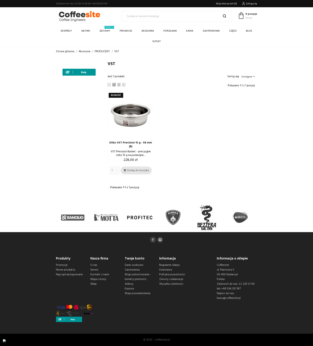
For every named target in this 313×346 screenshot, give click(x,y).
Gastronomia (211, 31)
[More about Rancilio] (72, 217)
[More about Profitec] (139, 217)
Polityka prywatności (172, 274)
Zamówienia (132, 269)
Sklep (93, 284)
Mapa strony (98, 279)
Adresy (129, 284)
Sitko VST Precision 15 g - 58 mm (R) (130, 144)
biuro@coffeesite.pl (229, 298)
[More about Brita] (240, 217)
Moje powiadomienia (137, 293)
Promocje (62, 265)
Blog (249, 31)
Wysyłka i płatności (171, 284)
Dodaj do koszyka (136, 170)
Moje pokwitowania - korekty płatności (138, 277)
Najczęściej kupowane (69, 274)
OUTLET (156, 41)
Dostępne (249, 77)
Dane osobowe (134, 265)
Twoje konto (134, 258)
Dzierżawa (165, 269)
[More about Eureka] (173, 217)
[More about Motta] (106, 217)
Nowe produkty (65, 269)
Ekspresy (66, 31)
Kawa (189, 31)
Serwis (94, 269)
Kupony (129, 288)
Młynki (85, 31)
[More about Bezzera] (207, 217)
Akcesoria (147, 31)
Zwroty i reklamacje (171, 279)
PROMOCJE (126, 31)
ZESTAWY (106, 29)
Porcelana (170, 31)
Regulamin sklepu (169, 265)
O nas (93, 265)
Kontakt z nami (99, 274)
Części (233, 31)
